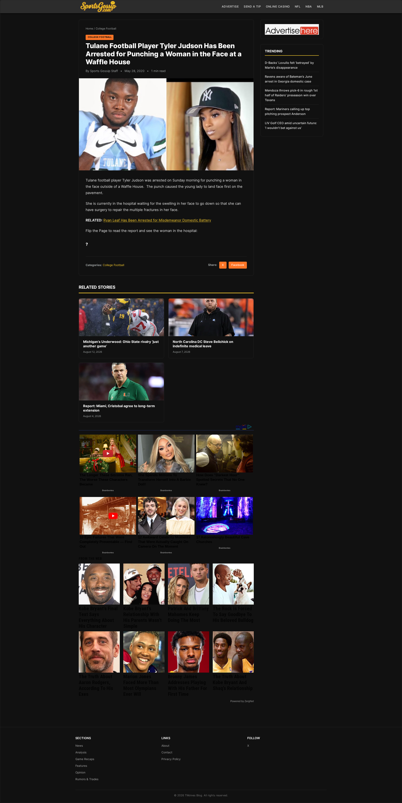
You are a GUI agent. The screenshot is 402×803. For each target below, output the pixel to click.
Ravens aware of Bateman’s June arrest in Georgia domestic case (288, 79)
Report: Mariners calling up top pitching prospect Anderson (287, 111)
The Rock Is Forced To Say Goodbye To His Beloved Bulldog (233, 614)
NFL (298, 6)
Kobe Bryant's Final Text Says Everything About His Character (98, 617)
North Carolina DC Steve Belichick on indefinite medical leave (203, 344)
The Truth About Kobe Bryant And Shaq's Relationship (233, 682)
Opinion (80, 772)
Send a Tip (252, 6)
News (79, 745)
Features (81, 765)
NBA (308, 6)
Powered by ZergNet (242, 701)
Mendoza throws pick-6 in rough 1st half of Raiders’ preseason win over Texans (291, 95)
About (165, 745)
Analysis (80, 752)
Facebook (237, 264)
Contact (166, 752)
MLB (320, 6)
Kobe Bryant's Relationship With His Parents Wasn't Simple (142, 617)
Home (89, 28)
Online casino (278, 6)
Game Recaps (84, 759)
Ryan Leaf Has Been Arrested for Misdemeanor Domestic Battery (157, 220)
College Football (106, 28)
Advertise (230, 6)
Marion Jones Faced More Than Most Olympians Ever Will (141, 685)
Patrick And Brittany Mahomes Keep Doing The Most (188, 614)
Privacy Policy (171, 759)
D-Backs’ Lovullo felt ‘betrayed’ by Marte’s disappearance (289, 65)
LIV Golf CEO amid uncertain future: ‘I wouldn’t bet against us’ (291, 125)
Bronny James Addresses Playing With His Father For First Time (187, 685)
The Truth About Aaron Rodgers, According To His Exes (96, 685)
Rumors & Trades (86, 779)
